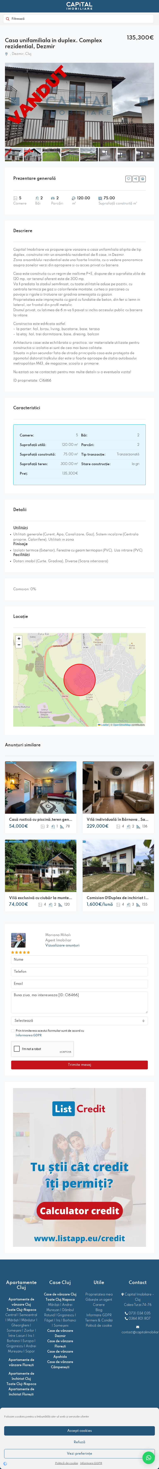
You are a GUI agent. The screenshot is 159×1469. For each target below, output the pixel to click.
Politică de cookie (66, 1463)
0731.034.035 (140, 1313)
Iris (30, 1336)
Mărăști (13, 1320)
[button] (19, 639)
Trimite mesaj (79, 1065)
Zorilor (29, 1330)
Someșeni (14, 1330)
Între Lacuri (16, 1336)
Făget (48, 1320)
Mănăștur (28, 1320)
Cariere (99, 1305)
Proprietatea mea (99, 1294)
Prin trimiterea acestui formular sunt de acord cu (50, 1033)
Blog (99, 1310)
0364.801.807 (140, 1318)
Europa (28, 1341)
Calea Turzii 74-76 (138, 1305)
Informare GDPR (91, 1463)
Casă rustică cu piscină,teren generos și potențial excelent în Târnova (72, 820)
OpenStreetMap (122, 724)
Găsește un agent (99, 1299)
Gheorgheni (20, 1325)
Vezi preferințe (79, 1453)
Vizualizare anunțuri (62, 945)
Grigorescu (14, 1346)
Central (11, 1315)
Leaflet (104, 724)
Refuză (79, 1442)
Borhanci (13, 1341)
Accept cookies (79, 1431)
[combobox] (79, 1021)
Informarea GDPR (29, 1035)
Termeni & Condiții (99, 1320)
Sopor (30, 1351)
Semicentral (28, 1315)
